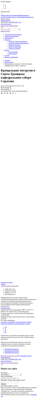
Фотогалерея (13, 53)
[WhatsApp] (13, 93)
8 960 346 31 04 (16, 22)
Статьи (7, 55)
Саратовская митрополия (13, 34)
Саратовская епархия (12, 36)
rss (5, 332)
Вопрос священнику (11, 57)
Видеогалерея (13, 52)
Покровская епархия (11, 349)
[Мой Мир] (15, 93)
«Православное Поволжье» (10, 286)
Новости (7, 40)
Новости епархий (14, 45)
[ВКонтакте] (5, 93)
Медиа (7, 50)
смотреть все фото (7, 282)
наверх (3, 284)
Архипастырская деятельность (19, 43)
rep (6, 327)
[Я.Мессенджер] (2, 93)
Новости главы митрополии (18, 41)
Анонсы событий (14, 48)
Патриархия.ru (5, 308)
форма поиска (5, 19)
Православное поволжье (17, 16)
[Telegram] (10, 93)
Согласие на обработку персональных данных (16, 322)
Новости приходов (15, 47)
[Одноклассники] (7, 93)
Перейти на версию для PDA (10, 356)
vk (5, 330)
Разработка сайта (26, 356)
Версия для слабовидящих (9, 26)
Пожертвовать (5, 20)
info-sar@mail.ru (6, 24)
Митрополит (9, 38)
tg (5, 329)
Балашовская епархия (12, 351)
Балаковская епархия (12, 352)
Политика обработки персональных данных (15, 324)
